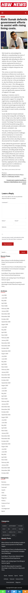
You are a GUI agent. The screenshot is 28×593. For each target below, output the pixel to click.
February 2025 (5, 338)
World (3, 511)
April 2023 (4, 396)
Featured (4, 487)
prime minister (12, 169)
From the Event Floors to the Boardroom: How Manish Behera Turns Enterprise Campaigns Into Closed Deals (13, 268)
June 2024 (4, 359)
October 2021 (5, 441)
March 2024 (4, 367)
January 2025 (4, 340)
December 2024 (5, 343)
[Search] (26, 13)
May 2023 (3, 393)
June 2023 (4, 391)
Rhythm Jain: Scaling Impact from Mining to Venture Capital (13, 279)
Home (5, 575)
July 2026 (3, 295)
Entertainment (5, 485)
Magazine (4, 498)
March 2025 (4, 335)
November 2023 (5, 377)
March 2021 (4, 460)
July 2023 (3, 388)
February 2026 (5, 308)
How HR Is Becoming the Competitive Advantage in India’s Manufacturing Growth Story (13, 284)
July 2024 (3, 356)
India (2, 492)
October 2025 (5, 319)
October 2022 (5, 412)
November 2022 (5, 409)
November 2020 (5, 470)
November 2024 (5, 346)
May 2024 (3, 361)
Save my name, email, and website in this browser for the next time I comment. (13, 238)
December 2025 (5, 314)
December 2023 (5, 375)
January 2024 (4, 372)
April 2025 (4, 332)
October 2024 (5, 348)
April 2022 (4, 428)
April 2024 (4, 364)
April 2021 (4, 457)
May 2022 (3, 425)
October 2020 (5, 473)
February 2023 (5, 401)
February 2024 (5, 369)
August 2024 (4, 353)
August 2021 (4, 446)
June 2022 (4, 422)
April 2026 (4, 303)
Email (17, 220)
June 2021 (4, 452)
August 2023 (4, 385)
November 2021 (5, 438)
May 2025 (3, 330)
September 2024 (5, 351)
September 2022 (5, 414)
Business (3, 482)
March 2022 (4, 430)
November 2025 (5, 316)
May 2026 (3, 300)
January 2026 (4, 311)
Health (3, 490)
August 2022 (4, 417)
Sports (3, 506)
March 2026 (4, 306)
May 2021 (3, 454)
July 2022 (3, 420)
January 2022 (4, 433)
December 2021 (5, 436)
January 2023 (4, 404)
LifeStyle (3, 495)
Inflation (6, 169)
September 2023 (5, 383)
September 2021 (5, 444)
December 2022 (5, 406)
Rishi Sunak (17, 169)
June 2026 (4, 298)
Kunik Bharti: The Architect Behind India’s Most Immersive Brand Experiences (12, 274)
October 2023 (5, 380)
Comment (5, 202)
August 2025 (4, 324)
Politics (2, 16)
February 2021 (5, 462)
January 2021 (4, 465)
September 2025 (5, 322)
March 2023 (4, 399)
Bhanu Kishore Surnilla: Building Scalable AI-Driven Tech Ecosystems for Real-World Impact (13, 262)
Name (4, 220)
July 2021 (3, 449)
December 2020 (5, 468)
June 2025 (4, 327)
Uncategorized (5, 508)
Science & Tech (5, 503)
